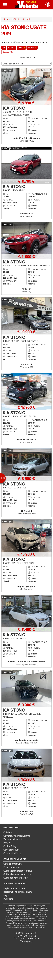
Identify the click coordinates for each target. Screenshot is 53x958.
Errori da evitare (11, 867)
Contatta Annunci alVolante (16, 835)
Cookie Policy (9, 846)
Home (6, 19)
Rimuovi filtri (8, 52)
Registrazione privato (14, 888)
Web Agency (26, 941)
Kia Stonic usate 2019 (20, 19)
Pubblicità (8, 898)
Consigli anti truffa (12, 863)
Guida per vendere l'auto (15, 877)
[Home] (26, 4)
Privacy (6, 842)
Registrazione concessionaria (17, 891)
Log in (6, 895)
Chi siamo (8, 832)
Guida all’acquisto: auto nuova (17, 870)
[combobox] (26, 64)
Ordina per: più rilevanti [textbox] (13, 63)
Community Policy (12, 853)
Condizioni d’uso (11, 849)
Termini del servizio (13, 839)
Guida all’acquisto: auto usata (17, 874)
